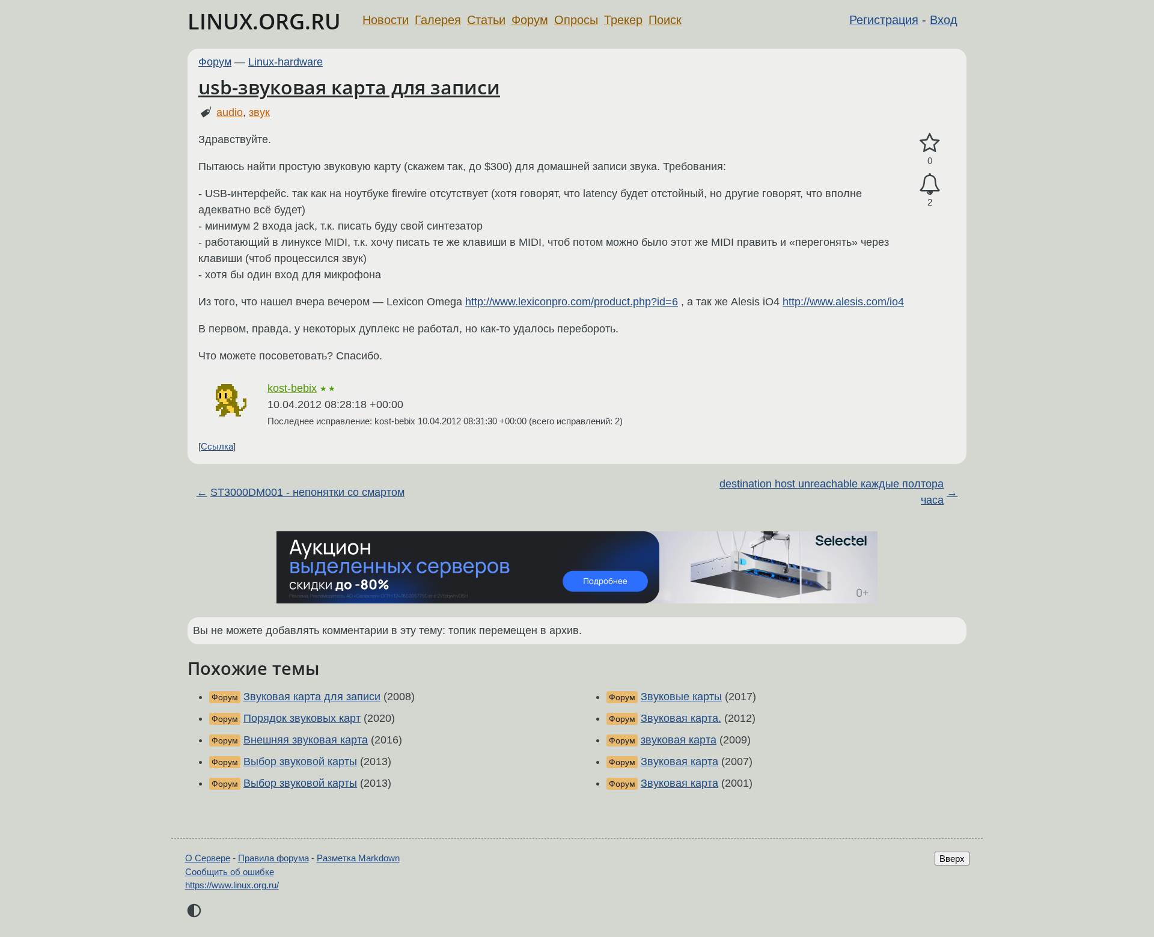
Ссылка (217, 446)
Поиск (665, 19)
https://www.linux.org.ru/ (232, 885)
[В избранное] (930, 143)
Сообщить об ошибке (229, 872)
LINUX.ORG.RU (264, 21)
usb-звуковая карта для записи (349, 87)
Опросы (576, 19)
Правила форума (273, 858)
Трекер (623, 19)
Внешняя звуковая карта (305, 740)
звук (259, 112)
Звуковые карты (681, 697)
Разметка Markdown (358, 858)
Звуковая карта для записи (311, 697)
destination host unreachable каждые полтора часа (831, 492)
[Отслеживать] (930, 184)
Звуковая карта (679, 761)
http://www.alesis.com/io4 (843, 302)
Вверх (952, 858)
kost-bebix (292, 388)
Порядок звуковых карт (302, 718)
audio (229, 112)
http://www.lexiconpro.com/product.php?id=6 (571, 302)
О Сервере (207, 858)
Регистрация (883, 19)
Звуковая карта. (681, 718)
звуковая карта (678, 740)
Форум (529, 19)
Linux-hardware (285, 62)
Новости (385, 19)
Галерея (438, 19)
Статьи (486, 19)
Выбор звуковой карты (300, 761)
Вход (943, 19)
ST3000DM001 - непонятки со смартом (307, 492)
